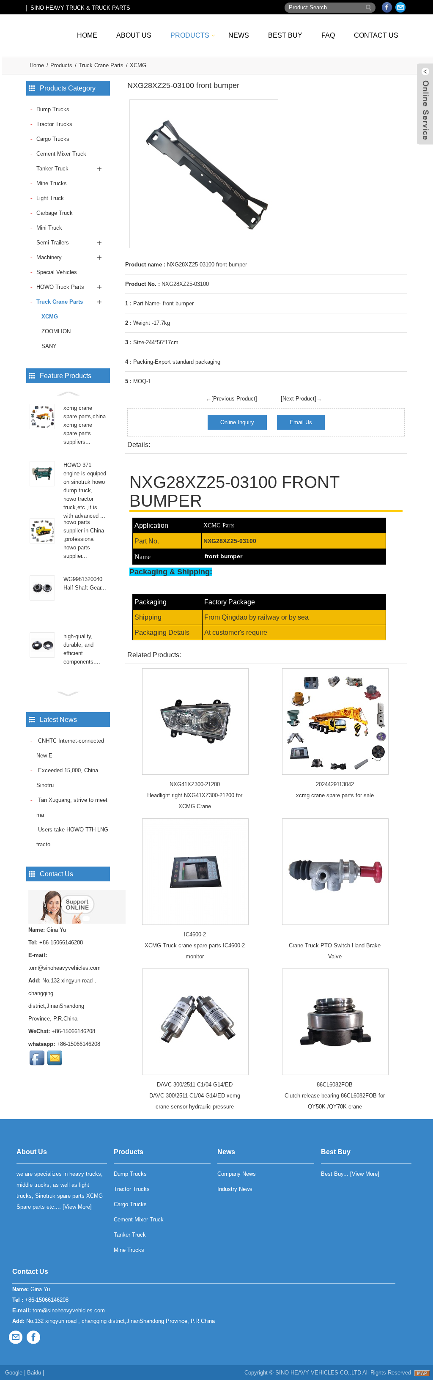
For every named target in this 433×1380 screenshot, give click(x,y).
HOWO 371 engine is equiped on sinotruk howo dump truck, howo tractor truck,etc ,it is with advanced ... (84, 490)
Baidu (34, 1372)
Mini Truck (49, 228)
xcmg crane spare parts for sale (335, 795)
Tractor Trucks (54, 124)
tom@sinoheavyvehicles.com (64, 968)
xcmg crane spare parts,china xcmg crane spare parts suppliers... (84, 425)
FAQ (328, 35)
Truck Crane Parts (101, 65)
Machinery (49, 257)
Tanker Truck (52, 168)
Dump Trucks (52, 109)
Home (87, 35)
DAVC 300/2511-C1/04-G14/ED (195, 1084)
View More (77, 1207)
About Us (133, 35)
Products (189, 35)
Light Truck (50, 198)
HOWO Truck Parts (60, 287)
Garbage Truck (54, 213)
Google (13, 1372)
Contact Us (376, 35)
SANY (49, 346)
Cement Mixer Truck (61, 154)
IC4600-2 (195, 934)
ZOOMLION (56, 331)
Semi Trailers (52, 242)
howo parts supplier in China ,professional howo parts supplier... (83, 539)
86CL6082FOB (335, 1084)
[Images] (204, 174)
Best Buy (285, 35)
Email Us (301, 422)
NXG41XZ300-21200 (195, 784)
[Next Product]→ (301, 398)
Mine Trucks (51, 183)
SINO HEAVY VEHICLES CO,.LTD (318, 1372)
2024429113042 (335, 784)
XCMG (138, 65)
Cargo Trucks (52, 139)
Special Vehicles (56, 272)
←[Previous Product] (231, 398)
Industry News (234, 1189)
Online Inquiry (237, 422)
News (238, 35)
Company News (236, 1174)
